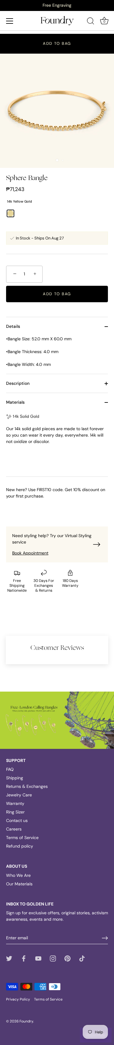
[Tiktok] (82, 958)
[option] (57, 5)
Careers (14, 829)
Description (17, 383)
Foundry (26, 1021)
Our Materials (19, 884)
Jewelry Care (19, 795)
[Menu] (9, 21)
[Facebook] (24, 958)
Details (13, 326)
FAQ (10, 769)
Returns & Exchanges (27, 786)
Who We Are (18, 875)
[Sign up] (105, 938)
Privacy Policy (18, 999)
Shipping (14, 778)
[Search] (90, 22)
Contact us (17, 820)
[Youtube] (38, 958)
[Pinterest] (67, 958)
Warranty (15, 803)
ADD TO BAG (57, 43)
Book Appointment (30, 553)
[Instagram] (53, 958)
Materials (15, 402)
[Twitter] (9, 958)
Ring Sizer (15, 812)
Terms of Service (22, 837)
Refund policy (19, 846)
